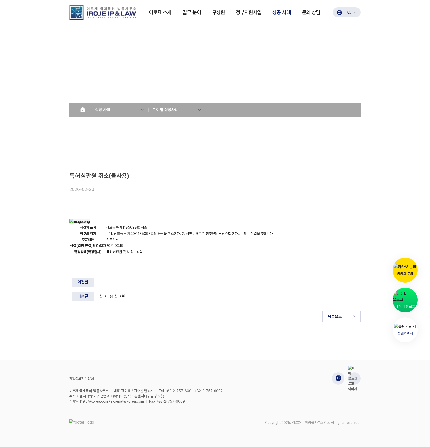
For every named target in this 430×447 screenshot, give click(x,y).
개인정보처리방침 (81, 378)
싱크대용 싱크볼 (112, 296)
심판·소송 (81, 161)
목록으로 (335, 316)
